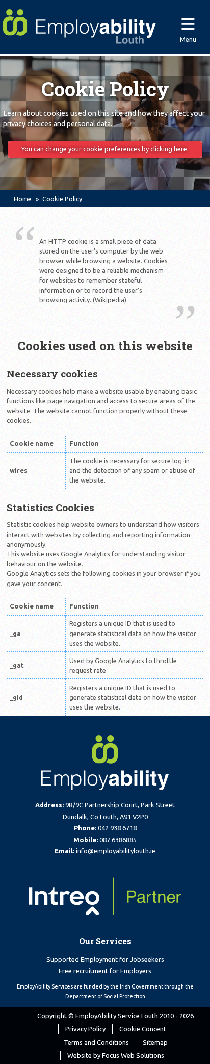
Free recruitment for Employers (105, 970)
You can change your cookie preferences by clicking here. (105, 149)
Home (23, 198)
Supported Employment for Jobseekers (105, 959)
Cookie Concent (142, 1028)
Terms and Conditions (96, 1042)
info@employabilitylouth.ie (115, 850)
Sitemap (155, 1042)
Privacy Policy (85, 1028)
